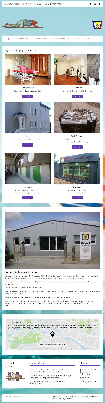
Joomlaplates (68, 399)
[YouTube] (99, 4)
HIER (31, 329)
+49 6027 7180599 (13, 4)
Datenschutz (9, 397)
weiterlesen (27, 96)
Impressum (18, 397)
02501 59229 (86, 378)
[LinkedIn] (95, 4)
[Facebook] (86, 4)
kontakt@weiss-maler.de (90, 381)
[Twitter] (90, 4)
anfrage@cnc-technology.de (34, 4)
